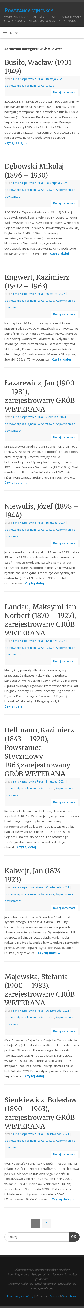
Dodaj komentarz (64, 92)
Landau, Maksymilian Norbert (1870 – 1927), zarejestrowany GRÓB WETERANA (40, 619)
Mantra (54, 1296)
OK (72, 1236)
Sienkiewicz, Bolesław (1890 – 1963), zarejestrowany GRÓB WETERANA (40, 1113)
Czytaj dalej (15, 143)
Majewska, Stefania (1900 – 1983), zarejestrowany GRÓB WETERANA (39, 989)
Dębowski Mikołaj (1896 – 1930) (34, 170)
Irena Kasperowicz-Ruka (28, 79)
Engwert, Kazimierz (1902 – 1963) (36, 281)
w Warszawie (46, 86)
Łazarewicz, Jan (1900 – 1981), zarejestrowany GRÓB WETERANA (39, 396)
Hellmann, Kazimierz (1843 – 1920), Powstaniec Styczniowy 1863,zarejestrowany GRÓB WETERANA (39, 752)
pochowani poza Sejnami (21, 86)
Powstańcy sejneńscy (28, 10)
